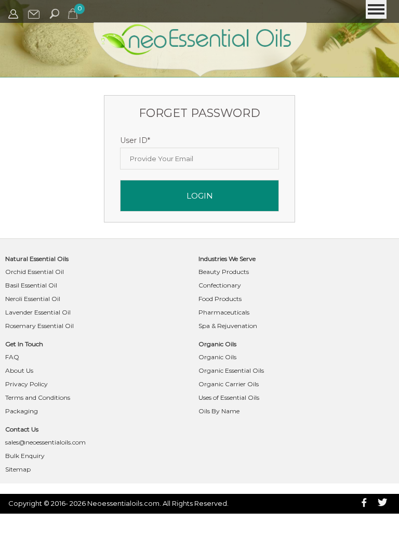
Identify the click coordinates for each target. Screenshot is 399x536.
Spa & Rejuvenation (227, 326)
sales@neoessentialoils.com (45, 442)
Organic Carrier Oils (228, 384)
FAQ (12, 357)
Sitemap (18, 469)
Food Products (220, 299)
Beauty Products (223, 272)
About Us (19, 370)
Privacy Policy (26, 384)
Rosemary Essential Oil (39, 326)
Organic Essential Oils (231, 370)
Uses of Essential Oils (228, 397)
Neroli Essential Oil (32, 299)
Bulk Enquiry (25, 456)
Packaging (21, 411)
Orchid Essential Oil (34, 272)
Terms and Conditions (37, 397)
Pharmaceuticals (223, 312)
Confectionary (219, 285)
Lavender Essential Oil (38, 312)
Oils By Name (219, 411)
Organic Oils (217, 357)
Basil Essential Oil (31, 285)
